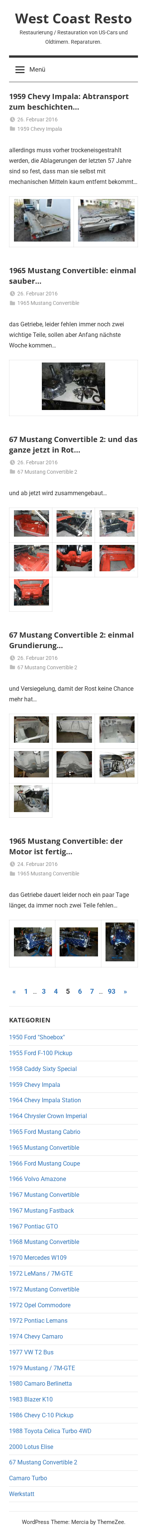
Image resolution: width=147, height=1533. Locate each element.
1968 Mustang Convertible (44, 1241)
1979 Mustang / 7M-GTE (42, 1368)
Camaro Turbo (28, 1478)
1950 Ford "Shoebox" (37, 1037)
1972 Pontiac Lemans (38, 1320)
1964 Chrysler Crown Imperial (48, 1116)
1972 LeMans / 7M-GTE (41, 1273)
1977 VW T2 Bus (31, 1352)
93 (111, 991)
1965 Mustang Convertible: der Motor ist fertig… (66, 846)
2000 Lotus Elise (31, 1446)
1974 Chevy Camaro (36, 1336)
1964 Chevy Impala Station (45, 1100)
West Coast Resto (73, 18)
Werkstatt (21, 1494)
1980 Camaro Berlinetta (40, 1383)
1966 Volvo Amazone (37, 1179)
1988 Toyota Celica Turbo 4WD (50, 1431)
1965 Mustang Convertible (48, 303)
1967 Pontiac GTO (33, 1226)
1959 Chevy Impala (39, 129)
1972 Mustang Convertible (44, 1289)
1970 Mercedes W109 (38, 1257)
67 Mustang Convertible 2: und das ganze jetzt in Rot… (73, 444)
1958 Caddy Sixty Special (43, 1068)
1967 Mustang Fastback (41, 1210)
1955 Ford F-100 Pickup (40, 1053)
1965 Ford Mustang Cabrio (44, 1131)
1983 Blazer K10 (31, 1399)
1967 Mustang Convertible (44, 1194)
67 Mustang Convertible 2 (47, 472)
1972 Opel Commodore (39, 1305)
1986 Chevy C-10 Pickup (41, 1415)
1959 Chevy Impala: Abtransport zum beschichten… (69, 101)
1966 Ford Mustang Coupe (44, 1163)
